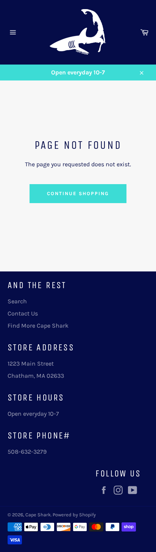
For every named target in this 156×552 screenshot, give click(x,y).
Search (17, 301)
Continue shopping (78, 193)
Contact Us (23, 313)
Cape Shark (38, 514)
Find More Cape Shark (38, 325)
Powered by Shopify (74, 514)
